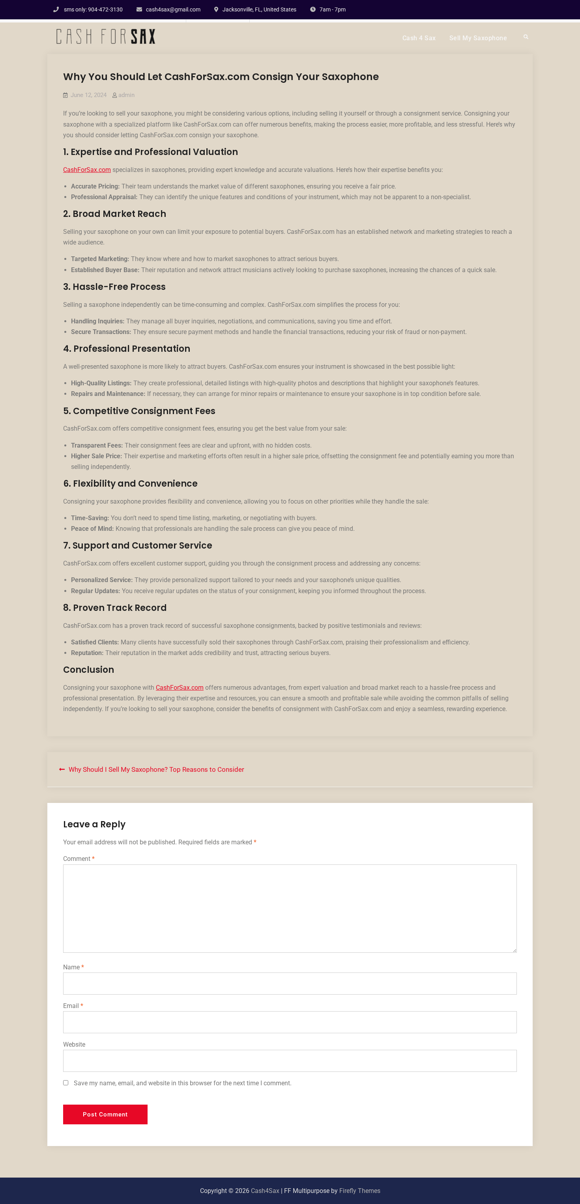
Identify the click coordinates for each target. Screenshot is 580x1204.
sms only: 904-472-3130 (93, 9)
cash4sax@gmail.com (173, 9)
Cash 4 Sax (419, 38)
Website (74, 1044)
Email (73, 1006)
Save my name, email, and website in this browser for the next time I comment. (183, 1083)
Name (73, 967)
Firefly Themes (359, 1191)
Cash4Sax (265, 1191)
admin (126, 95)
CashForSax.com (87, 170)
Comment (79, 858)
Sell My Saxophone (478, 38)
